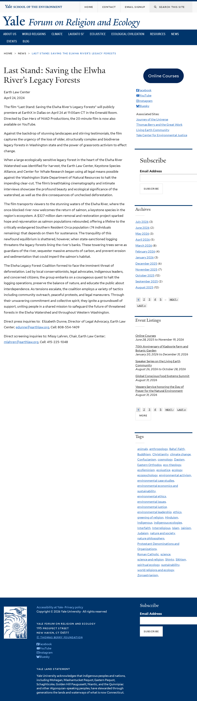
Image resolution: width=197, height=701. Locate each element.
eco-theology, (172, 465)
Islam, (176, 528)
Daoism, (179, 459)
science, (165, 554)
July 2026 (142, 222)
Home (8, 53)
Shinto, (170, 559)
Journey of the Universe (152, 119)
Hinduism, (172, 517)
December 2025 (146, 263)
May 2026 (142, 233)
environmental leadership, (154, 512)
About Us (9, 34)
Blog (26, 41)
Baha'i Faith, (177, 449)
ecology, (177, 470)
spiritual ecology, (148, 565)
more (143, 415)
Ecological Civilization (127, 34)
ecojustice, (163, 470)
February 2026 (145, 251)
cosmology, (165, 459)
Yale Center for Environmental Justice (161, 135)
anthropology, (158, 449)
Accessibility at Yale (50, 607)
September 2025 (146, 281)
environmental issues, (151, 502)
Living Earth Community (152, 130)
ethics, (177, 512)
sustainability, (170, 565)
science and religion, (150, 559)
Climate (57, 34)
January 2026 (144, 257)
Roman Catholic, (148, 554)
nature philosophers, (151, 538)
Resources (158, 34)
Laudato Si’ (76, 34)
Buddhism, (144, 454)
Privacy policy (74, 607)
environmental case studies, (156, 480)
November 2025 (146, 269)
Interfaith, (144, 528)
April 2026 (142, 239)
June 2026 (142, 228)
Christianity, (160, 454)
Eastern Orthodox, (149, 465)
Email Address (151, 171)
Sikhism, (181, 559)
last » (141, 305)
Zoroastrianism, (148, 575)
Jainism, (186, 528)
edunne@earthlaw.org (32, 327)
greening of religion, (150, 517)
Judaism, (143, 533)
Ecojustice (98, 34)
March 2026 (143, 245)
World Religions (34, 34)
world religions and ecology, (156, 570)
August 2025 (144, 287)
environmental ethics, (152, 496)
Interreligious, (161, 528)
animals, (142, 449)
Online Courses (145, 336)
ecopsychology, (147, 475)
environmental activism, (175, 475)
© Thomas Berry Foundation (60, 637)
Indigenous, (145, 522)
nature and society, (163, 533)
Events (12, 41)
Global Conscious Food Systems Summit (162, 376)
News (175, 34)
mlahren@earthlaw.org (21, 342)
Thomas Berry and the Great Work (159, 124)
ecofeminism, (146, 470)
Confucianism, (147, 459)
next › (174, 299)
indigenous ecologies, (168, 522)
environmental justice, (152, 507)
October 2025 (144, 275)
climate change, (180, 454)
